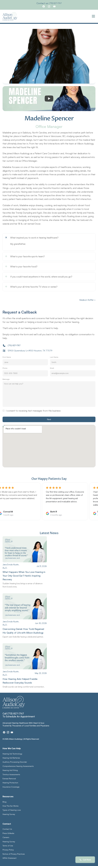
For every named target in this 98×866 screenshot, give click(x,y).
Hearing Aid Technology (12, 754)
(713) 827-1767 (55, 3)
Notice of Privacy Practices (14, 854)
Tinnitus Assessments (11, 774)
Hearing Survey (9, 814)
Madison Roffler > (87, 300)
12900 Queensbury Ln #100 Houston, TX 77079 (30, 350)
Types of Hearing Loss (12, 810)
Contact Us (7, 829)
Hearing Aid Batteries (11, 758)
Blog (4, 802)
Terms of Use (8, 846)
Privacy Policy (8, 850)
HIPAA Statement (9, 858)
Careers (6, 837)
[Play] (49, 98)
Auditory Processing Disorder (15, 762)
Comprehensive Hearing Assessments (18, 766)
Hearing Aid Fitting (10, 770)
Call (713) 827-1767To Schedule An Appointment (19, 715)
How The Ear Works (11, 806)
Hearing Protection (10, 783)
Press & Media (8, 833)
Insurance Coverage (11, 787)
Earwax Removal (9, 778)
